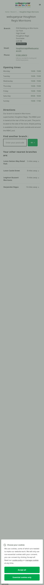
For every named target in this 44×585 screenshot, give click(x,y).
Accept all (22, 570)
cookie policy (17, 560)
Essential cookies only (22, 577)
